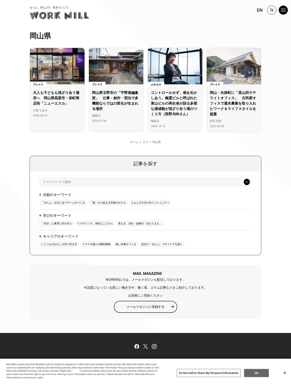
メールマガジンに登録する (145, 306)
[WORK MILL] (59, 15)
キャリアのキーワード (61, 236)
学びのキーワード (57, 215)
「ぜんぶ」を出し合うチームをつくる (63, 202)
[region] (145, 373)
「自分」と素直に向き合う (56, 223)
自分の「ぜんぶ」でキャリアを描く (162, 244)
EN (259, 10)
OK (256, 373)
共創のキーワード (57, 194)
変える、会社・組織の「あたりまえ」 (140, 223)
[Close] (284, 373)
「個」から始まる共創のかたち (108, 202)
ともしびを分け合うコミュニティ (150, 202)
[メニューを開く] (283, 10)
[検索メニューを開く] (271, 10)
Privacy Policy (14, 380)
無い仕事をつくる (126, 244)
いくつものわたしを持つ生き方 (59, 244)
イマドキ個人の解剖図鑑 (96, 244)
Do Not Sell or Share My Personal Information (209, 373)
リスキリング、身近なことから (95, 223)
